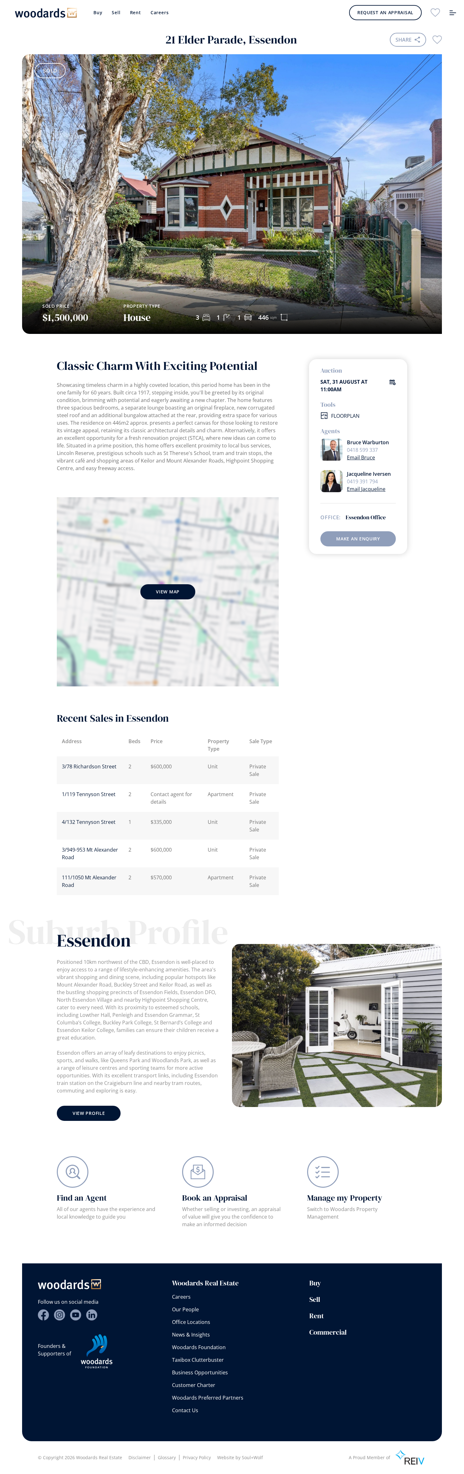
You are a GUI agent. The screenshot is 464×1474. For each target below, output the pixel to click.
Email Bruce (361, 457)
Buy (97, 12)
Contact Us (185, 1410)
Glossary (167, 1457)
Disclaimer (139, 1457)
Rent (135, 12)
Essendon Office (366, 517)
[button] (415, 264)
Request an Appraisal (385, 12)
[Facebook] (43, 1314)
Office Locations (191, 1322)
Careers (160, 12)
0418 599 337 (362, 449)
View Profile (89, 1113)
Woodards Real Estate (205, 1283)
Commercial (328, 1332)
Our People (185, 1309)
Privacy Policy (197, 1457)
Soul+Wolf (252, 1457)
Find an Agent (82, 1197)
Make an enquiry (358, 539)
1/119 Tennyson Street (89, 794)
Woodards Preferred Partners (207, 1397)
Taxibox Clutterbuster (198, 1359)
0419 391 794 (362, 481)
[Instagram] (59, 1314)
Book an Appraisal (214, 1197)
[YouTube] (75, 1314)
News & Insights (191, 1334)
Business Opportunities (200, 1372)
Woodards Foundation (199, 1347)
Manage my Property (344, 1197)
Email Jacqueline (366, 489)
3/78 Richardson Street (89, 766)
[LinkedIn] (91, 1314)
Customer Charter (193, 1385)
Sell (116, 12)
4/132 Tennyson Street (89, 822)
